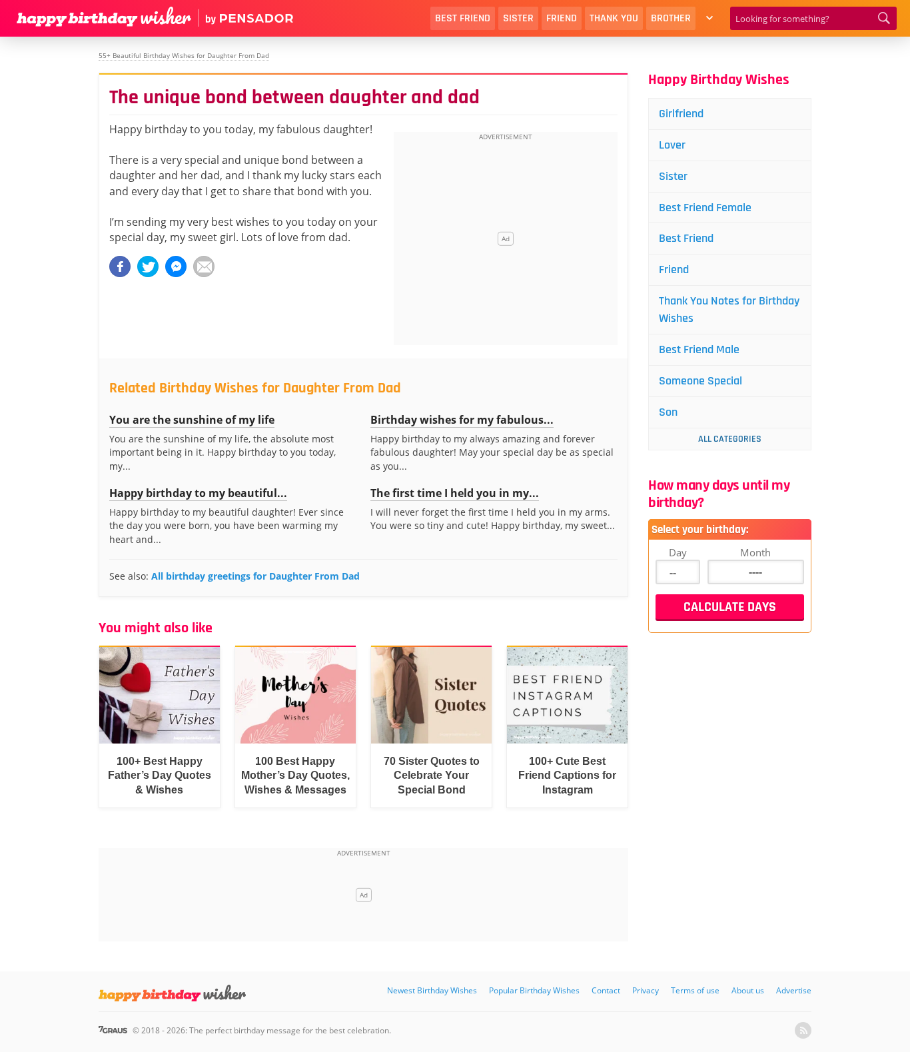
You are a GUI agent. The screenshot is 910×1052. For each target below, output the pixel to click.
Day (678, 552)
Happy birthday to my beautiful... (198, 493)
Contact (606, 990)
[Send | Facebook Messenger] (176, 266)
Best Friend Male (699, 349)
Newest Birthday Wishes (432, 990)
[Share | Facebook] (120, 266)
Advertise (793, 990)
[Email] (204, 266)
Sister (518, 18)
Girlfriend (681, 113)
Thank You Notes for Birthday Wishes (729, 309)
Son (668, 412)
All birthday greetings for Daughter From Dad (255, 576)
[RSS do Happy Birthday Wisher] (803, 1030)
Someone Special (700, 380)
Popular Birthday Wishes (534, 990)
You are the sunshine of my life (191, 419)
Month (755, 552)
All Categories (729, 439)
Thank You (614, 18)
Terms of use (695, 990)
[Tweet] (148, 266)
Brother (671, 18)
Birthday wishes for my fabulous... (462, 419)
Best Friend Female (705, 207)
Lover (672, 145)
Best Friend (462, 18)
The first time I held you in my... (454, 493)
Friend (561, 18)
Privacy (645, 990)
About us (747, 990)
